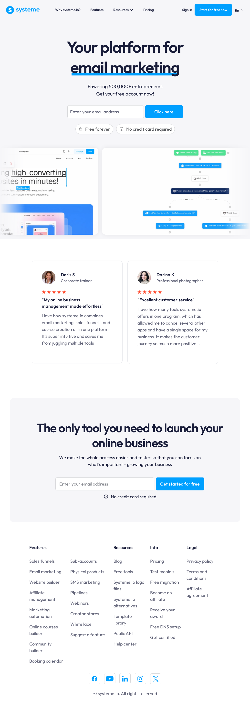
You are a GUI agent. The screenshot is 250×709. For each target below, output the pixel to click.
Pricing (148, 10)
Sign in (187, 10)
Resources (121, 10)
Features (97, 10)
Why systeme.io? (68, 10)
